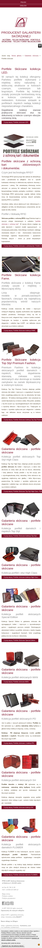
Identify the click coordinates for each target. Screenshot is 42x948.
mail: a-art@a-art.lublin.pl (10, 889)
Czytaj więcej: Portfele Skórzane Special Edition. (20, 640)
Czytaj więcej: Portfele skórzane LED (16, 122)
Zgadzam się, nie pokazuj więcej (12, 946)
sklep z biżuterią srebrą (11, 917)
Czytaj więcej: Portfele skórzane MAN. (16, 682)
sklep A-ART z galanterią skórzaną (12, 915)
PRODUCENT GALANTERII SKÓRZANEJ (21, 34)
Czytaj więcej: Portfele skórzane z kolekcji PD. (19, 743)
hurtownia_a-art (25, 925)
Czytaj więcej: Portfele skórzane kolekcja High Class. (21, 577)
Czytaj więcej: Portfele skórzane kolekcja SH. (18, 807)
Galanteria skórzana (31, 56)
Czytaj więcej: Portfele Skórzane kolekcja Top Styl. (21, 536)
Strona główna (17, 56)
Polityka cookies (7, 896)
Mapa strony (6, 894)
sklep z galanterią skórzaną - (10, 925)
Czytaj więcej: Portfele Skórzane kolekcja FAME (19, 330)
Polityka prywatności (8, 898)
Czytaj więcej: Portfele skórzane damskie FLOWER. (21, 875)
